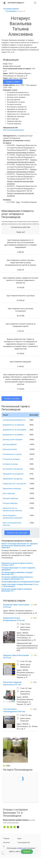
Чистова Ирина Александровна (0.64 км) (14, 710)
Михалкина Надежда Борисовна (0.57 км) (12, 683)
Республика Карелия (11, 9)
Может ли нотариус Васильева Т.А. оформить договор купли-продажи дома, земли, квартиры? (19, 545)
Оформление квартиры (12, 488)
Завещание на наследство (13, 474)
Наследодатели (24, 842)
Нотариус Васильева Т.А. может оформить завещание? (18, 569)
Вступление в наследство (13, 469)
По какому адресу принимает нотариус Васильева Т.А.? (17, 573)
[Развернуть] (35, 3)
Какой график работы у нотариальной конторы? (20, 582)
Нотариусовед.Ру (16, 3)
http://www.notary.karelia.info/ (13, 130)
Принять (26, 852)
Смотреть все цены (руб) (17, 533)
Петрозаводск (11, 11)
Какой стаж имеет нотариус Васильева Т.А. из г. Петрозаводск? (19, 585)
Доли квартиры (9, 493)
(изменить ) (21, 11)
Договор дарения (10, 444)
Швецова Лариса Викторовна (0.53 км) (16, 656)
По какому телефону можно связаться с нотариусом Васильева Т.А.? (17, 578)
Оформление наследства (12, 479)
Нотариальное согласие (12, 454)
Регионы (6, 842)
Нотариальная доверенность (14, 420)
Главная (6, 838)
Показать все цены (11, 399)
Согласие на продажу (11, 459)
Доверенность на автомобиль (14, 430)
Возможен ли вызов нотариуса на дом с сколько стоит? (17, 564)
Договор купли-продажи (12, 439)
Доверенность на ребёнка (13, 435)
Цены (19, 838)
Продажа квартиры (10, 498)
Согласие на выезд (10, 464)
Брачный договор (10, 449)
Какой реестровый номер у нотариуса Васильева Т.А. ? (16, 590)
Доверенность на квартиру (13, 425)
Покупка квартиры (10, 503)
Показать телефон (13, 82)
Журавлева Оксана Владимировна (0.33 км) (14, 619)
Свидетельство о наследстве (14, 484)
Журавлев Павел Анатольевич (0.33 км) (16, 606)
